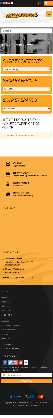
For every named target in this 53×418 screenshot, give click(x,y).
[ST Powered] (19, 15)
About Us (5, 321)
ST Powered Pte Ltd (13, 259)
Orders (4, 297)
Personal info (6, 310)
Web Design (17, 405)
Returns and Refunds (10, 330)
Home (6, 45)
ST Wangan (6, 344)
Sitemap (4, 334)
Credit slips (6, 302)
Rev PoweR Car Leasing (10, 349)
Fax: (7, 272)
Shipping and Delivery (10, 325)
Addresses (5, 306)
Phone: (8, 269)
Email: (8, 277)
